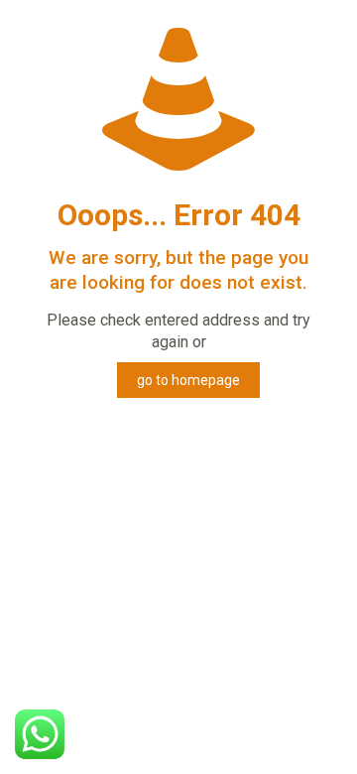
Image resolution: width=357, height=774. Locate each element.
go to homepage (188, 380)
